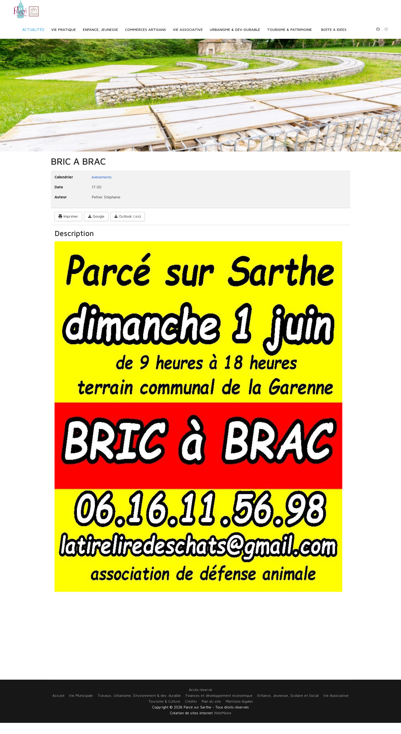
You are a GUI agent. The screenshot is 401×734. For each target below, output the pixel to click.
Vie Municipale (81, 695)
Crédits (191, 701)
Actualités (33, 29)
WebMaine (222, 713)
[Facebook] (378, 29)
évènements (102, 177)
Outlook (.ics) (129, 216)
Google (98, 216)
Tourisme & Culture (164, 701)
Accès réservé (200, 690)
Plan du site (211, 701)
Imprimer (70, 216)
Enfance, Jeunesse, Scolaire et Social (288, 695)
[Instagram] (386, 29)
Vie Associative (188, 29)
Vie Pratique (63, 29)
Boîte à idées (333, 29)
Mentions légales (239, 701)
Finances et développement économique (218, 695)
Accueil (58, 695)
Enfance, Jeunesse (100, 29)
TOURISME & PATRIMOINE (289, 29)
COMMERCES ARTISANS (145, 29)
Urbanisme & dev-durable (235, 29)
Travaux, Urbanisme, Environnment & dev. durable (139, 695)
